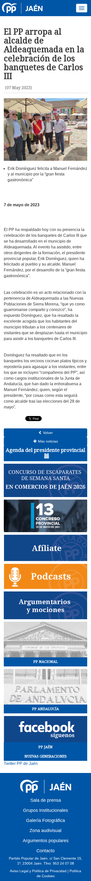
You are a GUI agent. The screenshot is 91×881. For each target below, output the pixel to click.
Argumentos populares (46, 840)
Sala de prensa (45, 800)
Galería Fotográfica (45, 820)
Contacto (45, 850)
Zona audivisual (45, 830)
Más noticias (47, 441)
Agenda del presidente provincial (45, 450)
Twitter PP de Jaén (21, 763)
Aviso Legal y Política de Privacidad (38, 871)
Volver (47, 433)
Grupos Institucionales (45, 810)
